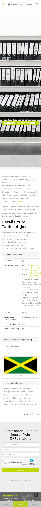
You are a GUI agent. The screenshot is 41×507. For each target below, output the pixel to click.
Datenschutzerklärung (20, 480)
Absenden (20, 470)
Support (18, 201)
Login (20, 504)
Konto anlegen (26, 4)
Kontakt (24, 498)
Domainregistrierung (28, 500)
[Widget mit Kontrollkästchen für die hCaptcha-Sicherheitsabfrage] (19, 462)
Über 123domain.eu (28, 496)
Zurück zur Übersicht (31, 414)
